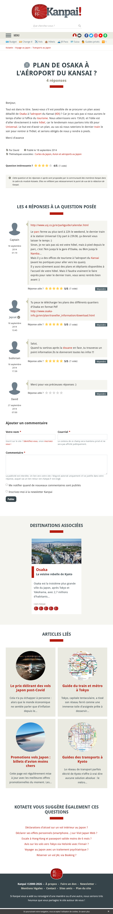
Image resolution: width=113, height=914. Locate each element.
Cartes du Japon (43, 154)
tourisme (42, 118)
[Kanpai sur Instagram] (96, 35)
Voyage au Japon (22, 47)
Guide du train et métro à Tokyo (82, 688)
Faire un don (68, 883)
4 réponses (56, 80)
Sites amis (65, 888)
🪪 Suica (74, 41)
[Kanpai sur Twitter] (91, 35)
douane (67, 347)
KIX (57, 113)
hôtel (42, 122)
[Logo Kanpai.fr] (56, 12)
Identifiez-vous (31, 441)
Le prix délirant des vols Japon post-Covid (30, 688)
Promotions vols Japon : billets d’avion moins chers (30, 761)
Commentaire (15, 452)
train (97, 126)
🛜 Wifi (105, 41)
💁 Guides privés (90, 41)
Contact (51, 888)
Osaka (23, 113)
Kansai (95, 258)
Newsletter (87, 883)
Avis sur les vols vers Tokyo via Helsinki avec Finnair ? (56, 844)
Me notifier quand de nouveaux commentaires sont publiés (45, 485)
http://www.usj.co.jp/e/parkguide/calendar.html (60, 225)
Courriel (64, 431)
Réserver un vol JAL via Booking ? (56, 855)
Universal (11, 126)
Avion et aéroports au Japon (67, 154)
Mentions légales (32, 888)
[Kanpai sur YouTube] (101, 35)
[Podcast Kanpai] (105, 35)
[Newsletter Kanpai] (79, 35)
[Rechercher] (80, 26)
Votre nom (13, 431)
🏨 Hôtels (50, 41)
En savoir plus (84, 911)
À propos (51, 883)
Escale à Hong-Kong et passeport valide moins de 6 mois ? (57, 838)
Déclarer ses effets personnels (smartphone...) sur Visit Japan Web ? (56, 833)
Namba (35, 253)
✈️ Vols (39, 41)
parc (36, 231)
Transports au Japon (42, 47)
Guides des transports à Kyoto (82, 759)
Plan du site (83, 888)
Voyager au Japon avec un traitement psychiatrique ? (56, 849)
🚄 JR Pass (62, 41)
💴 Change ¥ (25, 41)
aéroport (36, 113)
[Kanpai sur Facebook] (86, 35)
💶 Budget (11, 41)
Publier (11, 499)
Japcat (12, 317)
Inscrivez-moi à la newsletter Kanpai (30, 492)
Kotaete (9, 47)
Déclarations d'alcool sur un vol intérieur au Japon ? (56, 827)
